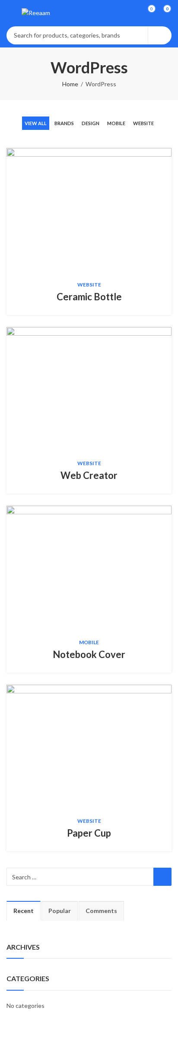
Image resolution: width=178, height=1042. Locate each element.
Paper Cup (89, 833)
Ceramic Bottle (89, 296)
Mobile (116, 123)
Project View (75, 209)
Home (70, 84)
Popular (59, 910)
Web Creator (89, 475)
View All (36, 123)
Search (160, 35)
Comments (101, 910)
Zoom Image (102, 209)
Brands (64, 123)
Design (90, 123)
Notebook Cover (89, 654)
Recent (23, 910)
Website (143, 123)
